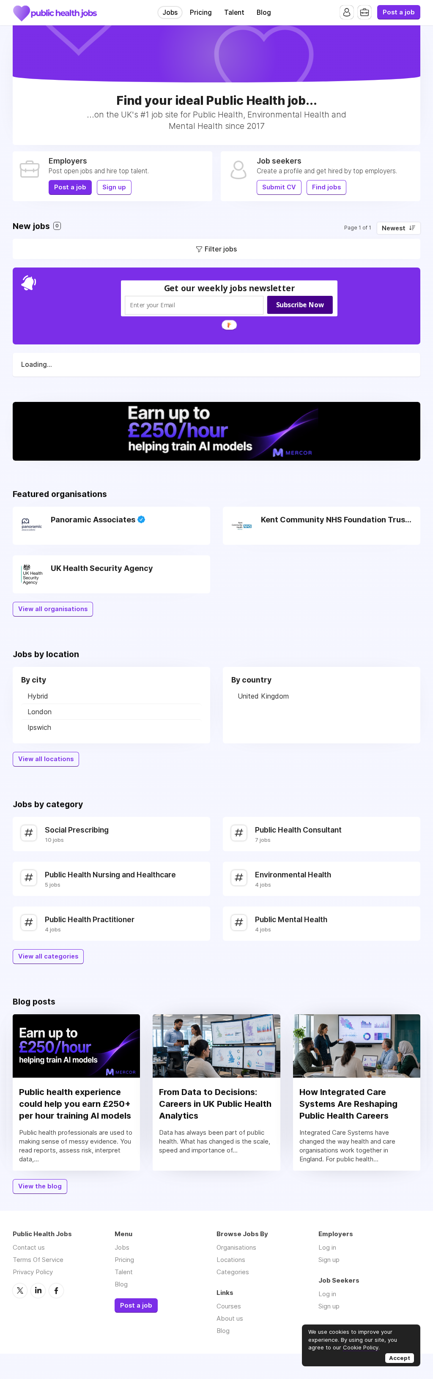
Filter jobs (221, 249)
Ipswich (39, 727)
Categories (232, 1272)
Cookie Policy (360, 1347)
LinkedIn (38, 1290)
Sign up (114, 187)
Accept (399, 1357)
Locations (230, 1260)
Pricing (201, 12)
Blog (264, 12)
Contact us (29, 1247)
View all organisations (53, 609)
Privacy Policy (33, 1272)
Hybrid (37, 696)
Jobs (170, 12)
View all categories (48, 956)
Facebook (56, 1290)
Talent (234, 12)
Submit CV (279, 187)
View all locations (46, 759)
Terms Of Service (38, 1260)
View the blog (40, 1186)
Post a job (399, 12)
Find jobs (326, 187)
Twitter (20, 1290)
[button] (229, 287)
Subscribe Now (300, 304)
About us (229, 1318)
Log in (327, 1247)
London (39, 711)
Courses (228, 1306)
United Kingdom (263, 696)
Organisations (236, 1247)
